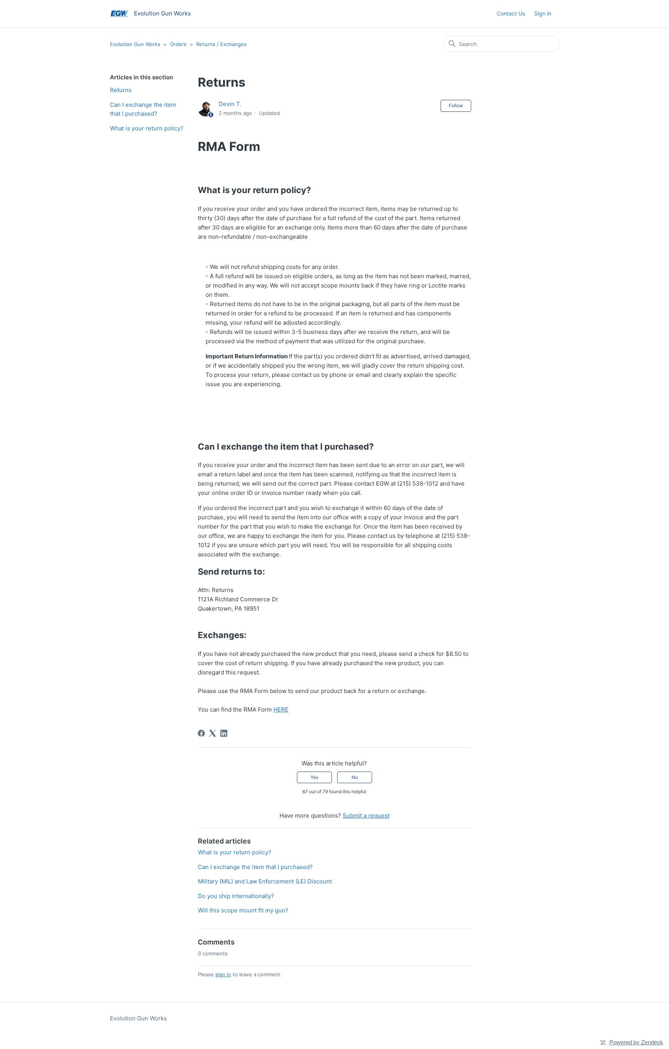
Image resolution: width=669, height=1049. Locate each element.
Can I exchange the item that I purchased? (143, 109)
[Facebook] (201, 733)
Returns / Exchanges (221, 44)
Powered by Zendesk (636, 1042)
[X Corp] (212, 733)
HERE (280, 709)
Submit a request (366, 815)
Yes (314, 777)
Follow (456, 105)
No (355, 777)
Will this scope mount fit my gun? (243, 910)
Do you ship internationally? (236, 896)
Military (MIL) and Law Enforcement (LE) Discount (265, 881)
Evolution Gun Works (135, 44)
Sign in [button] (542, 13)
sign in (223, 974)
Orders (178, 44)
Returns (121, 90)
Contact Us (511, 13)
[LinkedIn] (223, 733)
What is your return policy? (147, 128)
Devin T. (230, 104)
